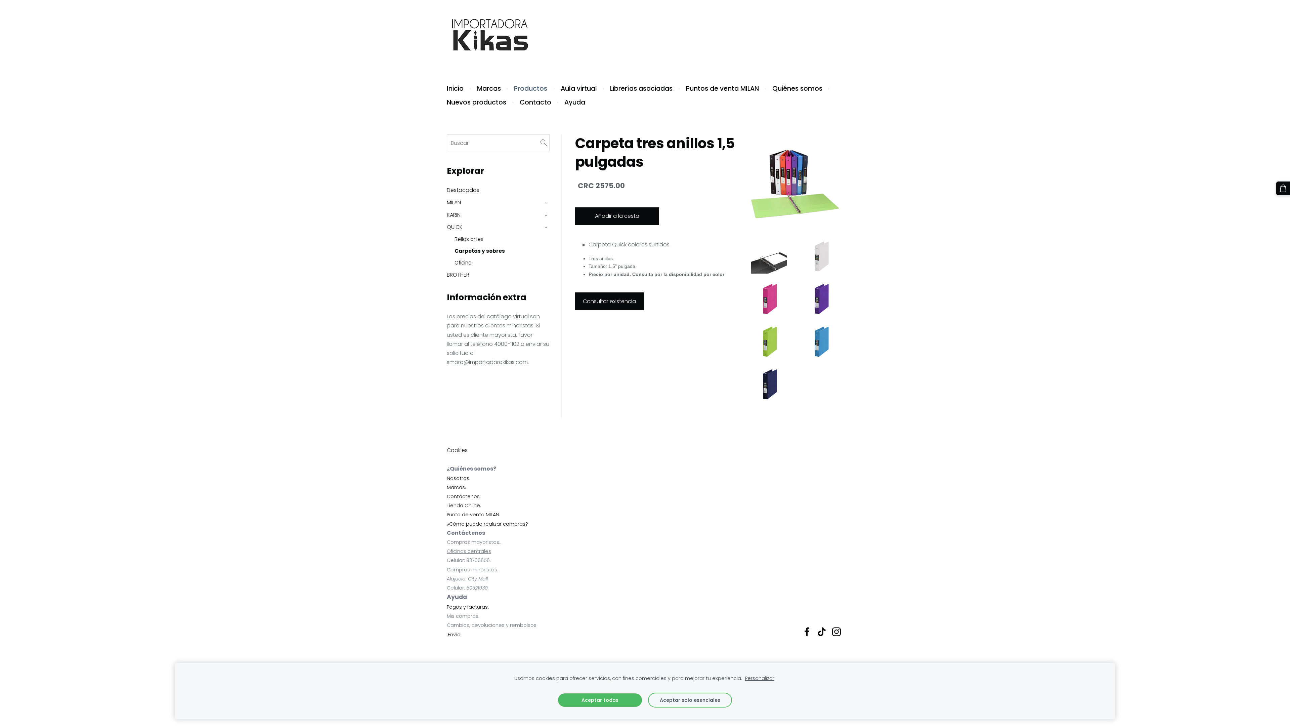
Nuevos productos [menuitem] (476, 102)
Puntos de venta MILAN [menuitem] (722, 88)
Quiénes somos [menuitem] (797, 88)
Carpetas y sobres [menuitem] (480, 250)
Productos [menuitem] (530, 88)
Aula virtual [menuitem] (579, 88)
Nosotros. (458, 478)
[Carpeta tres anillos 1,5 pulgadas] (769, 256)
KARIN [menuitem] (454, 215)
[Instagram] (836, 632)
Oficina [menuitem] (463, 262)
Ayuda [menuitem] (574, 102)
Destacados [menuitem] (463, 190)
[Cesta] (1283, 188)
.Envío (454, 634)
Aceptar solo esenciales (690, 700)
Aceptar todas (600, 700)
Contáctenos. (464, 496)
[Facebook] (807, 632)
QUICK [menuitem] (455, 227)
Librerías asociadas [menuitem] (641, 88)
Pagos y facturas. (468, 607)
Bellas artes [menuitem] (469, 239)
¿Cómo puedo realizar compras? (487, 524)
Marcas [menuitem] (489, 88)
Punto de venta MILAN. (473, 514)
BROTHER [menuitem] (458, 275)
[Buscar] (544, 143)
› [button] (546, 203)
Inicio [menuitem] (455, 88)
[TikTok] (821, 632)
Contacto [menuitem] (535, 102)
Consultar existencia (609, 301)
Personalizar (759, 678)
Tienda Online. (464, 505)
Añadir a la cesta (617, 216)
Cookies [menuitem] (457, 450)
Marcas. (456, 487)
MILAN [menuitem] (454, 202)
